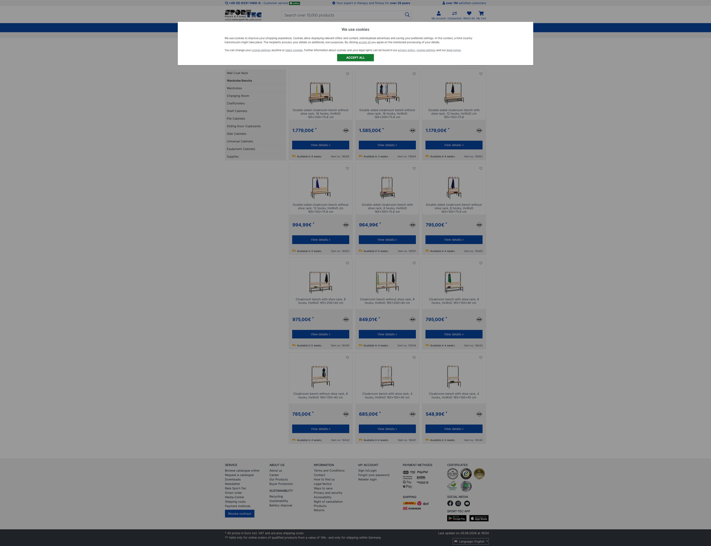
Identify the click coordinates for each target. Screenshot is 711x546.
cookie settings (261, 50)
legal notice (454, 50)
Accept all (355, 57)
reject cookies (294, 50)
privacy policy (406, 50)
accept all (364, 42)
